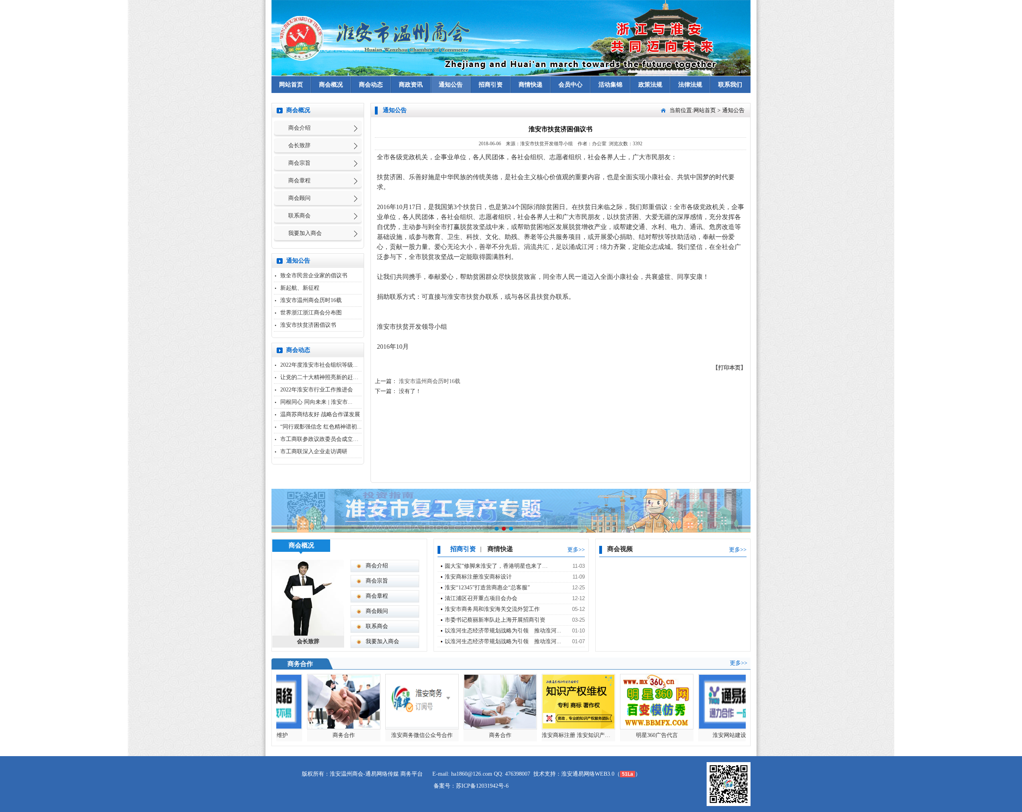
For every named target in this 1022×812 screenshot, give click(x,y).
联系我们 (730, 84)
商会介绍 (299, 128)
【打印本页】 (729, 368)
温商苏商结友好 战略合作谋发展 (320, 414)
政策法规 (650, 84)
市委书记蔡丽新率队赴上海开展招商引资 (495, 620)
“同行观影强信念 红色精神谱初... (321, 427)
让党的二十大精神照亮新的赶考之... (324, 377)
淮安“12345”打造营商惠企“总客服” (487, 588)
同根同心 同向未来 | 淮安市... (316, 402)
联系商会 (299, 216)
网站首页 (291, 84)
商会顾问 (299, 198)
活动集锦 (610, 84)
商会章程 (299, 181)
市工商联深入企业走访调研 (313, 451)
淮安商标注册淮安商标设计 (478, 577)
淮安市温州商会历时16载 (311, 300)
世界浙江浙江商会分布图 (311, 313)
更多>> (576, 550)
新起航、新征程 (299, 288)
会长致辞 (299, 145)
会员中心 (570, 84)
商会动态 (371, 84)
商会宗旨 (299, 163)
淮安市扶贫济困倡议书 (308, 325)
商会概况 (331, 84)
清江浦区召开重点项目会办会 (481, 598)
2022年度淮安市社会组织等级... (319, 365)
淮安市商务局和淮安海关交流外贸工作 (492, 609)
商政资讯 (411, 84)
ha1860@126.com (471, 774)
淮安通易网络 (578, 774)
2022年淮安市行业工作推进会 (316, 390)
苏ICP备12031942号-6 (482, 786)
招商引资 (491, 84)
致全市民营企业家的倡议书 (313, 276)
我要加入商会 (305, 233)
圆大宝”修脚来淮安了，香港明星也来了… (496, 566)
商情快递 (531, 84)
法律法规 (690, 84)
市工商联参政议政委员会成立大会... (324, 439)
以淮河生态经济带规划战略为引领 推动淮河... (503, 631)
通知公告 (451, 84)
